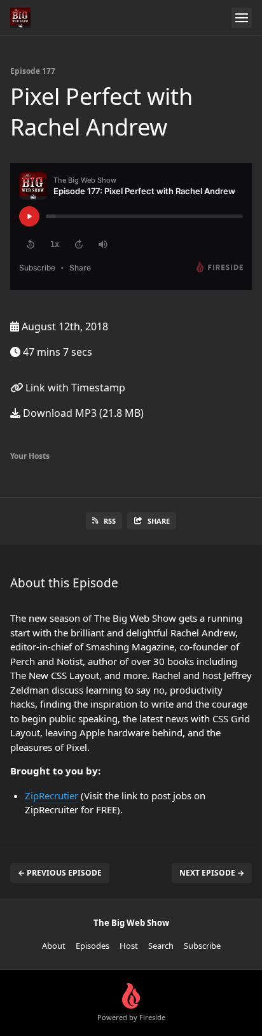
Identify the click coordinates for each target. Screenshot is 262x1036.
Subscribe (202, 945)
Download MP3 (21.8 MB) (82, 413)
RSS (110, 521)
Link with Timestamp (74, 388)
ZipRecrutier (51, 795)
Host (129, 945)
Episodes (92, 945)
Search (161, 945)
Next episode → (211, 872)
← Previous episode (60, 872)
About (54, 945)
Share (159, 521)
